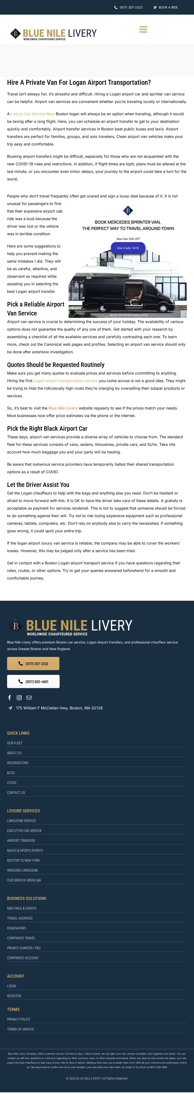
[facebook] (9, 697)
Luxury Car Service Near (33, 113)
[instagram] (19, 697)
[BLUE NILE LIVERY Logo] (53, 29)
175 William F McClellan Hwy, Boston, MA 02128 (59, 708)
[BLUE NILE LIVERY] (70, 618)
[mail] (28, 697)
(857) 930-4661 (158, 1067)
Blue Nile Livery (63, 408)
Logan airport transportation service (66, 380)
